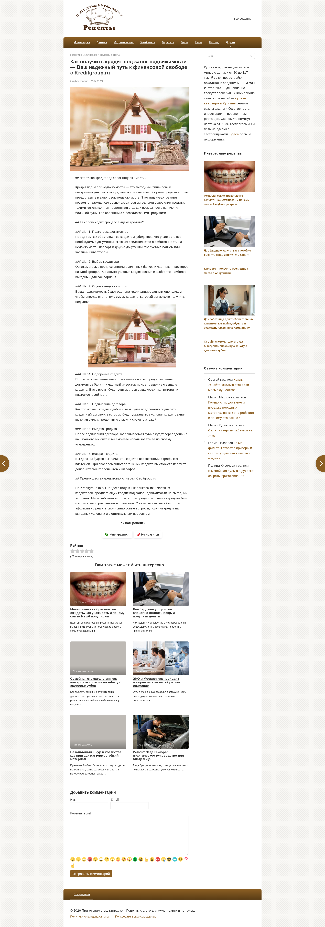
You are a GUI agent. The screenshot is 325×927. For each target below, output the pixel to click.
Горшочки (168, 42)
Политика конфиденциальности (91, 916)
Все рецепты (242, 18)
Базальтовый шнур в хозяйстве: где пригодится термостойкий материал (96, 755)
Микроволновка (124, 42)
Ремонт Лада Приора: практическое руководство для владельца (158, 755)
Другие (230, 42)
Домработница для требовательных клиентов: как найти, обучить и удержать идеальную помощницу (228, 323)
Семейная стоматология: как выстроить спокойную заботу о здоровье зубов (95, 682)
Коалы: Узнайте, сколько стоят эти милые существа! (228, 385)
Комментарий (80, 813)
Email (115, 799)
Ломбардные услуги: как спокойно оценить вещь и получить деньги (154, 612)
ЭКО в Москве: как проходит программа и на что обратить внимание (156, 682)
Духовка (102, 42)
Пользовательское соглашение (135, 916)
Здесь (234, 134)
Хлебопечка (147, 42)
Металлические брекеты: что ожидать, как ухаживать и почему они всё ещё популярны (97, 612)
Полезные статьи (110, 54)
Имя (73, 799)
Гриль (184, 42)
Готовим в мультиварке (83, 54)
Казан (198, 42)
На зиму (214, 42)
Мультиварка (82, 42)
